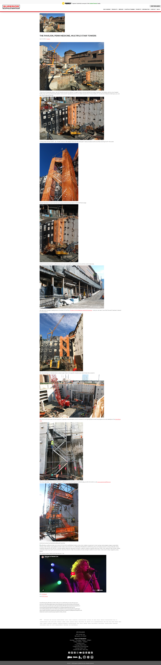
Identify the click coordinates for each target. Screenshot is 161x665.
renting (116, 621)
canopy (66, 619)
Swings (47, 624)
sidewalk (85, 623)
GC (116, 619)
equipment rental (109, 619)
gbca (114, 619)
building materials (60, 619)
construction (75, 619)
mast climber (81, 621)
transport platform (59, 624)
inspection (59, 621)
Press (107, 621)
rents (120, 621)
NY (93, 621)
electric (98, 619)
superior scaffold (108, 623)
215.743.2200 (80, 632)
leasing (67, 621)
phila (105, 621)
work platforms (74, 624)
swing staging (43, 624)
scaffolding (55, 623)
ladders (63, 621)
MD (85, 621)
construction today (82, 619)
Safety (41, 623)
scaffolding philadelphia (63, 623)
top (51, 624)
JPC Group (45, 596)
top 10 (53, 624)
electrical (103, 619)
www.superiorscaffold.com (104, 482)
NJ (91, 621)
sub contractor (94, 623)
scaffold (45, 623)
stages (89, 623)
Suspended (115, 623)
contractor (89, 619)
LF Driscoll (44, 594)
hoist (49, 621)
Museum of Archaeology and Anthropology (81, 310)
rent (110, 621)
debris (95, 619)
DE (92, 619)
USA (70, 624)
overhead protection (98, 621)
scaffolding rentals (72, 623)
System (48, 39)
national (88, 621)
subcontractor (101, 623)
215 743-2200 (46, 619)
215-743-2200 (155, 6)
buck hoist (54, 619)
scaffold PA (49, 623)
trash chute (65, 624)
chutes (70, 619)
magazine (72, 621)
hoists (52, 621)
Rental (113, 621)
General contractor (44, 621)
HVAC (55, 621)
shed (78, 623)
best (50, 619)
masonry (76, 621)
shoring (81, 623)
